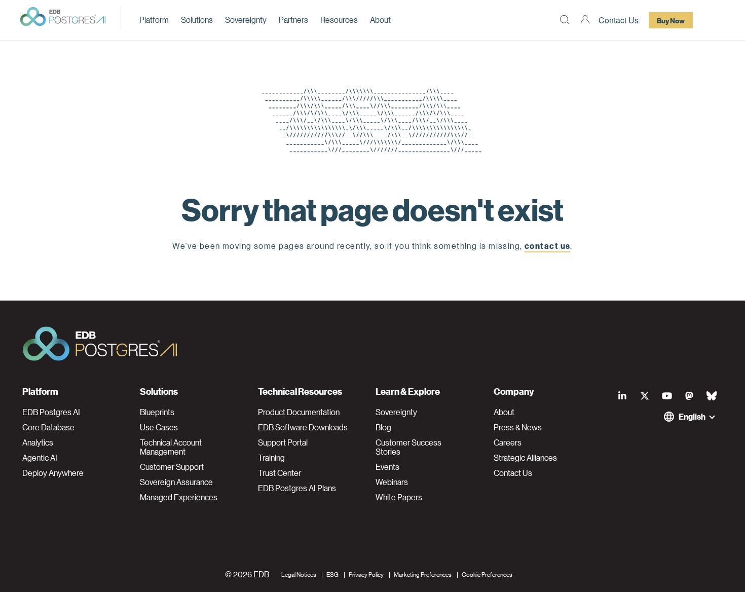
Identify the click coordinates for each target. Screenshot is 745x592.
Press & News (518, 427)
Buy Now (671, 20)
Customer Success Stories (408, 447)
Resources (339, 19)
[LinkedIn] (622, 395)
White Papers (399, 497)
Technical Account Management (171, 447)
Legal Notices (298, 574)
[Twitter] (644, 395)
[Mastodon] (689, 395)
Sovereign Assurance (176, 482)
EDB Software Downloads (303, 427)
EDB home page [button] (372, 269)
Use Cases (159, 427)
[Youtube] (667, 395)
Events (387, 466)
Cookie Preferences (487, 574)
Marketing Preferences (423, 574)
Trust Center (279, 472)
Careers (508, 442)
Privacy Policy (366, 574)
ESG (332, 574)
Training (271, 457)
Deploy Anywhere (53, 472)
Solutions (197, 19)
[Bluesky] (711, 395)
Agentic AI (39, 457)
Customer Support (172, 466)
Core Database (48, 427)
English (692, 416)
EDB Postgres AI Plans (297, 488)
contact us (547, 245)
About (380, 19)
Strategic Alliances (525, 457)
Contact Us (619, 20)
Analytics (37, 442)
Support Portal (283, 442)
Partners (293, 19)
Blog (383, 427)
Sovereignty (246, 19)
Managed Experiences (178, 497)
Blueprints (157, 412)
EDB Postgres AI (51, 412)
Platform (154, 19)
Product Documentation (299, 412)
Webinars (392, 482)
